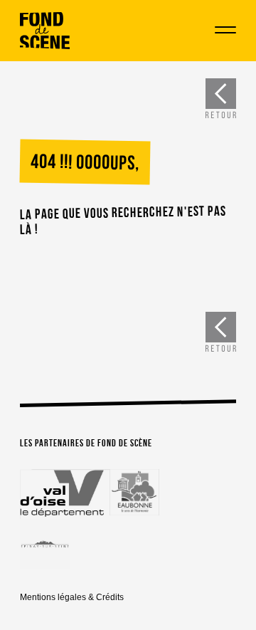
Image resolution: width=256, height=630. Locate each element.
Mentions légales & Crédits (72, 597)
